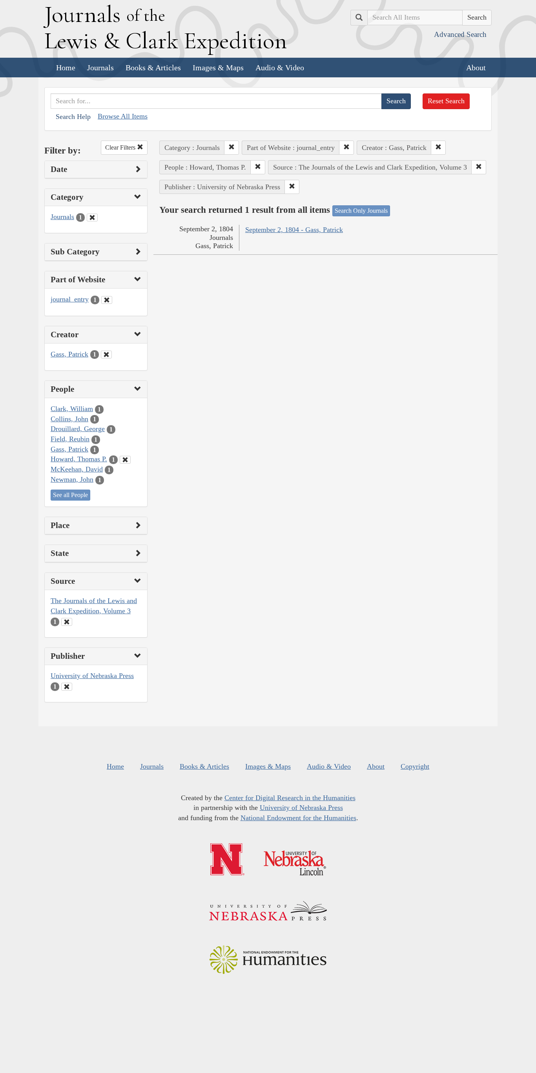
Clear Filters (121, 147)
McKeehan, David (77, 469)
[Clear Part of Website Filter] (106, 300)
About (476, 67)
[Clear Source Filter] (66, 622)
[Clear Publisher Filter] (66, 687)
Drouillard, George (78, 429)
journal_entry (70, 299)
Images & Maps (218, 67)
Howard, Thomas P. (79, 459)
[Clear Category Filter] (92, 217)
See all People (70, 495)
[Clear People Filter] (125, 460)
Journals (100, 67)
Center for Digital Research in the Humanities (290, 798)
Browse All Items (123, 116)
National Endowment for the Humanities (298, 818)
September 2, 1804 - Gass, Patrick (294, 230)
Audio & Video (279, 67)
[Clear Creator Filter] (106, 354)
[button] (231, 148)
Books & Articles (153, 67)
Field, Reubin (70, 439)
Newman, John (72, 479)
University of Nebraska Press (92, 676)
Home (65, 67)
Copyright (415, 766)
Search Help (73, 117)
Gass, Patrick (69, 354)
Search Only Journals (361, 210)
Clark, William (72, 409)
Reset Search (446, 101)
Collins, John (69, 419)
